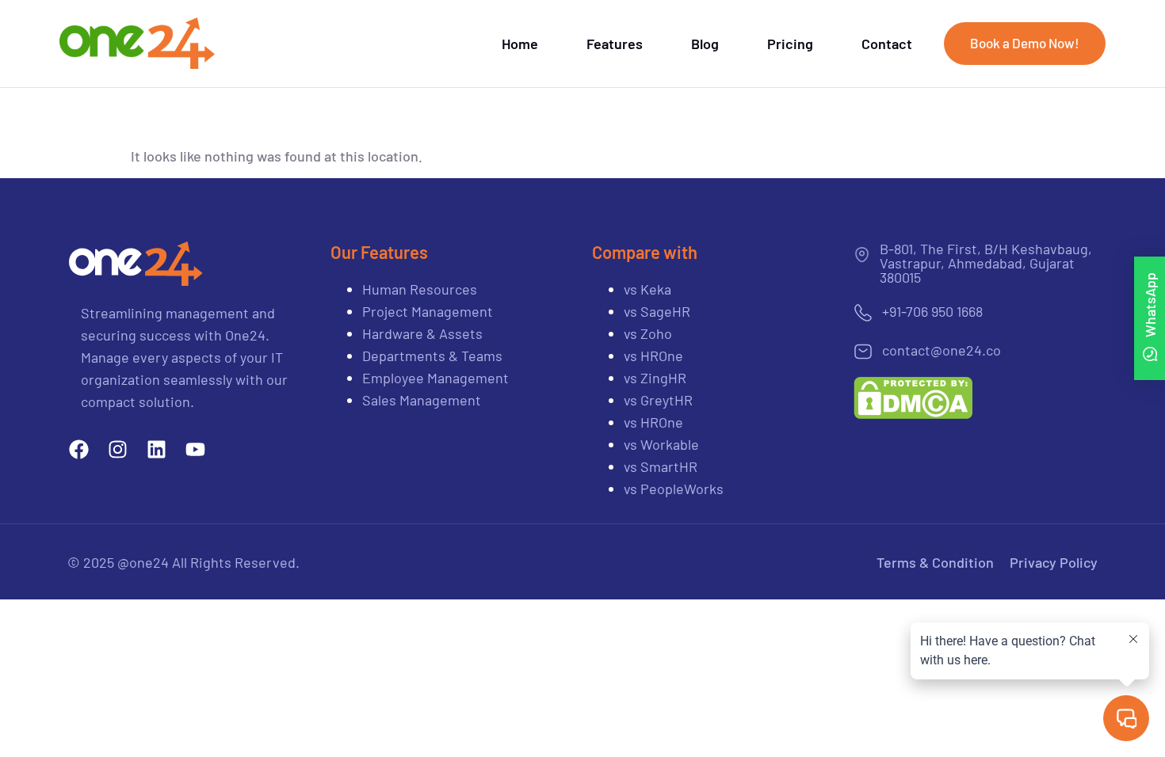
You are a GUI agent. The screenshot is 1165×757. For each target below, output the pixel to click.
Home (520, 43)
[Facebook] (79, 449)
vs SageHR (657, 311)
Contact (886, 43)
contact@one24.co (941, 350)
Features (614, 43)
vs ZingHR (655, 377)
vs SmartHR (662, 466)
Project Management (427, 311)
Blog (705, 43)
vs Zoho (649, 333)
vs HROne (653, 355)
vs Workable (661, 444)
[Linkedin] (156, 449)
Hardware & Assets (422, 333)
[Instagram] (118, 449)
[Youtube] (195, 449)
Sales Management (421, 400)
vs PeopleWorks (674, 488)
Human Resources (419, 289)
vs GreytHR (658, 400)
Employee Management (435, 377)
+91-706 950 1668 (932, 311)
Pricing (790, 43)
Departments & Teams (432, 355)
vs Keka (647, 289)
